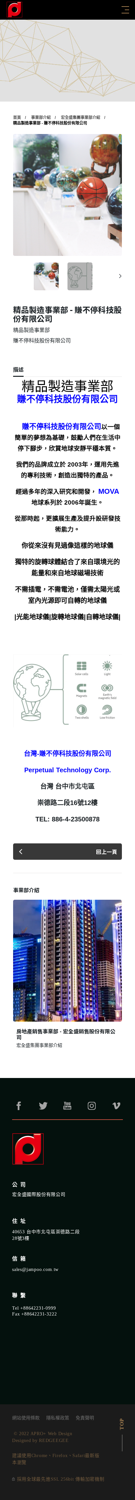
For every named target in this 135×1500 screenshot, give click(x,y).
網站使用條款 (26, 1418)
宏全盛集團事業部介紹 (80, 117)
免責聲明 (85, 1418)
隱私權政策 (57, 1418)
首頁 (17, 117)
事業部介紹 (41, 117)
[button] (120, 276)
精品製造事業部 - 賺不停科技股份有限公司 (50, 123)
